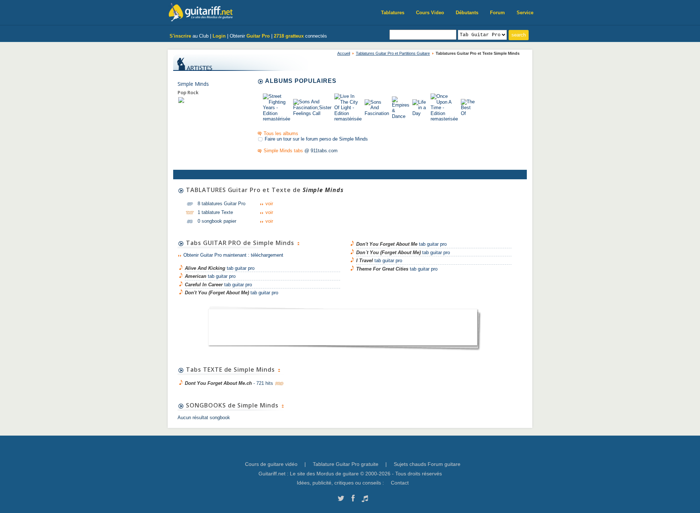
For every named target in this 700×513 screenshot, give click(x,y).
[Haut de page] (298, 243)
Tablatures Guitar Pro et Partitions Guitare (393, 53)
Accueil (343, 53)
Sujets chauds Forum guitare (427, 464)
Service (525, 12)
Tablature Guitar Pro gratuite (345, 464)
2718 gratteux (289, 36)
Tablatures (392, 12)
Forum (497, 12)
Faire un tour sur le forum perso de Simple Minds (316, 139)
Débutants (467, 12)
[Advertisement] (342, 325)
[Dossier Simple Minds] (181, 100)
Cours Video (430, 12)
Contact (400, 483)
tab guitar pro (219, 268)
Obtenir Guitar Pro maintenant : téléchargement (233, 255)
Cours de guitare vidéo (271, 464)
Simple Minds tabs (283, 150)
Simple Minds (193, 83)
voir (269, 203)
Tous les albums (281, 133)
